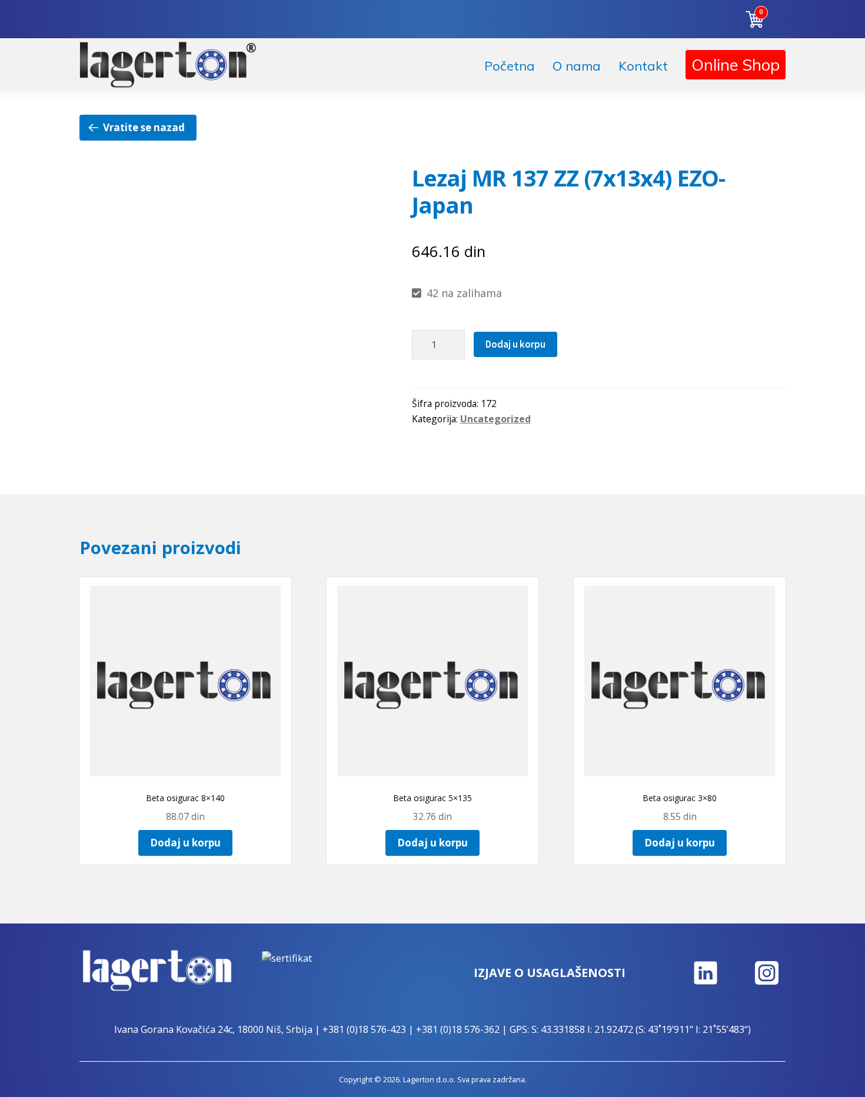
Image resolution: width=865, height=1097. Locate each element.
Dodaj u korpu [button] (185, 842)
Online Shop (735, 65)
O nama (577, 66)
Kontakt (643, 66)
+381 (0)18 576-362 (458, 1029)
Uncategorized (495, 418)
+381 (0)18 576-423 (364, 1029)
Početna (509, 66)
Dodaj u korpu (515, 344)
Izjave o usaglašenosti (550, 973)
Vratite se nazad (144, 127)
